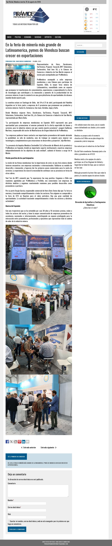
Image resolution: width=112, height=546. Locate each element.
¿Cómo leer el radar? (90, 207)
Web (9, 514)
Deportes (48, 37)
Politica (18, 37)
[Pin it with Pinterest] (19, 441)
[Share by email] (27, 441)
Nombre (10, 500)
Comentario (12, 483)
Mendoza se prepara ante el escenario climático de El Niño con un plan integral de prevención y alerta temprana (89, 138)
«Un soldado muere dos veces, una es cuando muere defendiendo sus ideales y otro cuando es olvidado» (89, 127)
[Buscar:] (89, 45)
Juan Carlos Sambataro (23, 61)
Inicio (9, 37)
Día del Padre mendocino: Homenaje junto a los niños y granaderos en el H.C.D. (90, 152)
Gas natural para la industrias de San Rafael (89, 146)
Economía (27, 37)
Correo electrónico (14, 507)
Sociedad (38, 37)
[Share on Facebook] (7, 441)
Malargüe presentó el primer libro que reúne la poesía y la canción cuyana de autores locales (90, 174)
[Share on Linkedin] (23, 441)
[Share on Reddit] (15, 441)
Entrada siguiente (47, 447)
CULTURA (58, 37)
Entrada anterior (29, 447)
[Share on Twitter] (11, 441)
